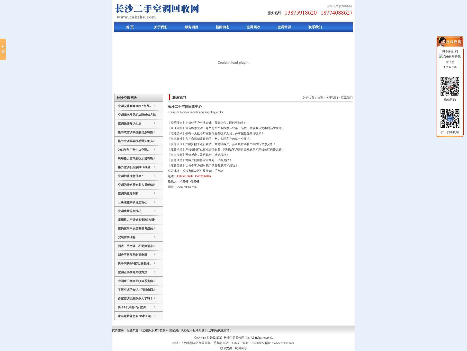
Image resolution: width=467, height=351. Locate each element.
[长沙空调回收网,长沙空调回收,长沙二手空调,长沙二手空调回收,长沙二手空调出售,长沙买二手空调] (171, 21)
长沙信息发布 (149, 330)
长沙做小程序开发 (192, 330)
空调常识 (284, 27)
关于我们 (161, 27)
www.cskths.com (187, 187)
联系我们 (315, 27)
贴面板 (174, 330)
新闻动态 (222, 27)
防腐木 (164, 330)
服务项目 (191, 27)
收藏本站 (346, 6)
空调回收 (253, 27)
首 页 (130, 27)
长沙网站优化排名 (218, 330)
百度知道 (132, 330)
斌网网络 (241, 348)
